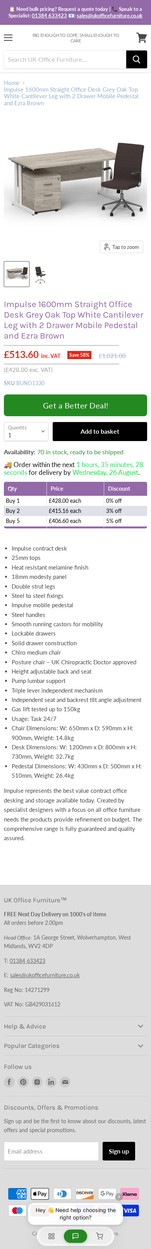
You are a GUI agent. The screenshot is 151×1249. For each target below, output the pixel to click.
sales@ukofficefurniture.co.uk (109, 15)
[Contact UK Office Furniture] (75, 12)
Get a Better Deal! (75, 405)
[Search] (136, 59)
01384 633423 (49, 15)
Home (11, 83)
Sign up (119, 1151)
